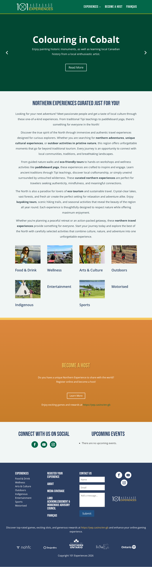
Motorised (119, 286)
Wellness (54, 270)
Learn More (76, 395)
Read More (76, 67)
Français (52, 515)
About (50, 484)
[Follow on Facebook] (34, 444)
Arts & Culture (91, 270)
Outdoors (119, 270)
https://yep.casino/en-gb (96, 404)
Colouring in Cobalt (76, 39)
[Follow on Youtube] (44, 444)
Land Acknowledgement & (58, 503)
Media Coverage (55, 491)
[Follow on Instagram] (53, 444)
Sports (84, 304)
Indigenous (24, 304)
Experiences (91, 7)
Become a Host (113, 7)
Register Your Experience (55, 475)
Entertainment (59, 286)
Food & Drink (26, 270)
